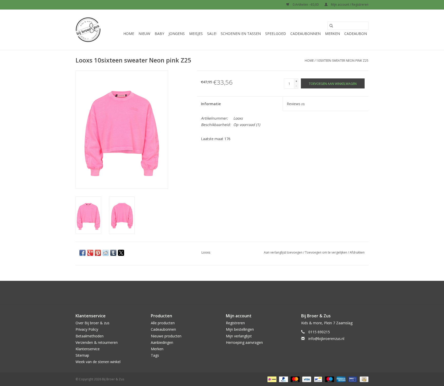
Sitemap (82, 355)
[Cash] (363, 379)
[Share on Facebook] (82, 253)
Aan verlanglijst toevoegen (283, 252)
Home (128, 33)
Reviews (295, 103)
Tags (155, 355)
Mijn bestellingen (240, 329)
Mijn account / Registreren (349, 4)
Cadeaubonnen (305, 33)
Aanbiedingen (162, 342)
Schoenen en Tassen (241, 33)
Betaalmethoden (90, 336)
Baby (159, 33)
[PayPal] (283, 379)
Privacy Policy (87, 329)
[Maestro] (329, 379)
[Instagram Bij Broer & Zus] (227, 293)
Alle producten (163, 322)
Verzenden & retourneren (97, 342)
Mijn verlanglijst (239, 336)
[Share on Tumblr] (113, 253)
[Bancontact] (317, 379)
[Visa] (306, 379)
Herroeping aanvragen (244, 342)
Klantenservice (88, 348)
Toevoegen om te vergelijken (326, 252)
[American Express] (340, 379)
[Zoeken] (331, 26)
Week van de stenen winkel (98, 361)
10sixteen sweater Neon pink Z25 (342, 60)
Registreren (235, 322)
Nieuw (144, 33)
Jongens (177, 33)
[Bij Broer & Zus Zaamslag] (88, 29)
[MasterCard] (294, 379)
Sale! (211, 33)
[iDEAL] (271, 379)
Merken (332, 33)
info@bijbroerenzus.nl (326, 338)
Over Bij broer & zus (92, 322)
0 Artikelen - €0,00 (305, 4)
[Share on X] (121, 253)
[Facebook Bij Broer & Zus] (217, 293)
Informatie (211, 103)
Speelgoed (275, 33)
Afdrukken (357, 252)
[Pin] (352, 379)
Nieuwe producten (166, 336)
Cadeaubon (355, 33)
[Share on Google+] (90, 253)
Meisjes (196, 33)
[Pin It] (98, 253)
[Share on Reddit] (106, 253)
